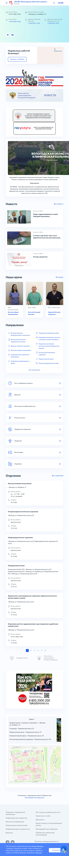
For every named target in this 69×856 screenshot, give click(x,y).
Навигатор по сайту (43, 816)
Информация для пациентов (16, 818)
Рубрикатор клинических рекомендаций (45, 834)
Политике (38, 852)
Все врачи (59, 277)
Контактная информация (15, 822)
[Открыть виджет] (64, 849)
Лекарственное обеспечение (16, 825)
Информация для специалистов (18, 829)
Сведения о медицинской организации (15, 813)
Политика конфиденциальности (46, 841)
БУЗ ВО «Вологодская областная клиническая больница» (36, 2)
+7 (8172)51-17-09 (34, 23)
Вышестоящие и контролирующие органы (49, 824)
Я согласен (56, 850)
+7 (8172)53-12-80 (14, 21)
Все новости (58, 204)
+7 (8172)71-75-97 (53, 23)
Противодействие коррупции (34, 797)
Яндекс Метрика (37, 846)
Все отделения (57, 476)
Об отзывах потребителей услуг (48, 812)
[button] (54, 2)
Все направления (34, 370)
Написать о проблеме (17, 59)
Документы (40, 820)
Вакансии (9, 833)
